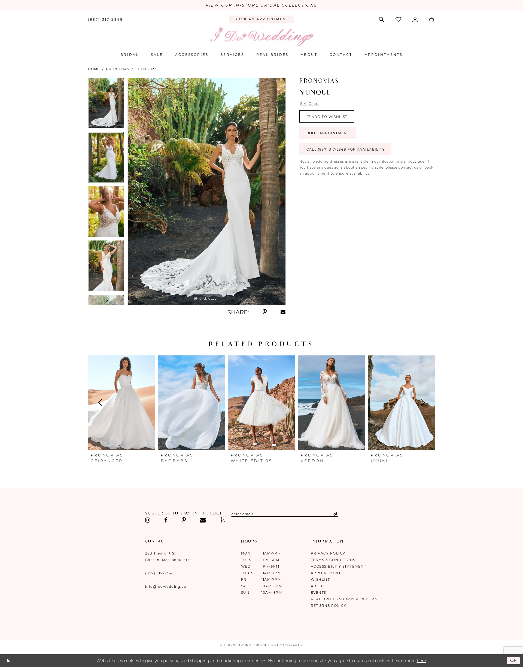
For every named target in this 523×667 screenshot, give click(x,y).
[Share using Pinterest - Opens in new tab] (264, 312)
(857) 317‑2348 (159, 573)
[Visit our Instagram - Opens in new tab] (148, 520)
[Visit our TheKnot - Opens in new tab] (223, 520)
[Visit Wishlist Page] (398, 19)
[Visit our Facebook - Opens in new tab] (166, 520)
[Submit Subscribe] (330, 514)
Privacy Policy (328, 553)
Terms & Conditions (333, 560)
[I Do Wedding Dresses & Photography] (261, 37)
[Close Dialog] (8, 660)
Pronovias (117, 69)
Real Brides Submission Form (344, 599)
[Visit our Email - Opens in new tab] (203, 520)
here (421, 660)
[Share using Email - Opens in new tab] (283, 312)
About (318, 586)
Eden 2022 (145, 69)
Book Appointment (327, 133)
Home (94, 69)
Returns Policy (328, 606)
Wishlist (320, 579)
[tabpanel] (106, 105)
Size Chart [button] (309, 104)
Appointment (326, 573)
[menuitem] (106, 19)
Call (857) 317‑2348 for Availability (345, 149)
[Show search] (381, 19)
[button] (415, 19)
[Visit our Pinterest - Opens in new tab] (183, 520)
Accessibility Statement (338, 566)
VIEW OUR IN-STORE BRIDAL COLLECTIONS (261, 5)
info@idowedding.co (166, 586)
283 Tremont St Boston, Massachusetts (168, 556)
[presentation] (121, 402)
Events (318, 592)
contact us (408, 167)
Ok (513, 660)
